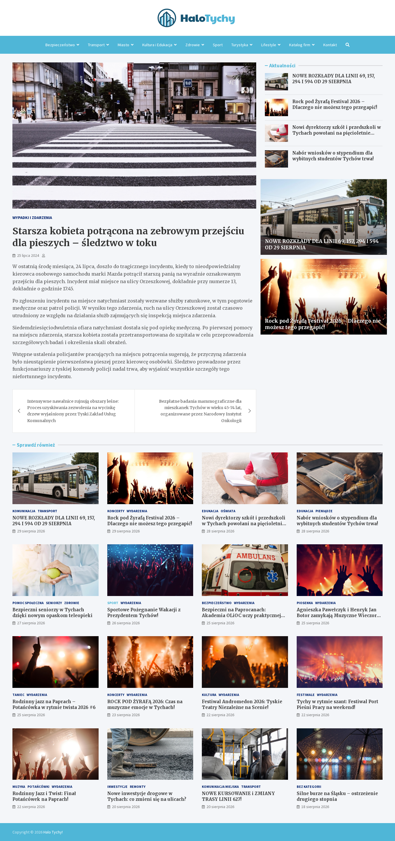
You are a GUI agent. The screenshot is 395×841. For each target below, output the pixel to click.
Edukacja (210, 511)
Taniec (18, 695)
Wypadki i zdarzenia (32, 217)
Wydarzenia (137, 511)
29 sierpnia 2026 (31, 531)
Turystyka (239, 44)
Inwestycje (117, 786)
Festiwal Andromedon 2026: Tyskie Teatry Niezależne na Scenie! (242, 704)
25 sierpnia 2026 (220, 622)
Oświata (228, 511)
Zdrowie (192, 44)
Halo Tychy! (53, 832)
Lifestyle (268, 44)
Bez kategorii (309, 786)
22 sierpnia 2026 (220, 714)
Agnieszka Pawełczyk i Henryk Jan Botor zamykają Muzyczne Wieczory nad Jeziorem (338, 615)
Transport (96, 44)
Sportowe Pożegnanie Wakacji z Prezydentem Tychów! (143, 612)
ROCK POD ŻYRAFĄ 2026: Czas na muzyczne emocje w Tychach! (144, 704)
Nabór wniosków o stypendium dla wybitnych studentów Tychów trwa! (333, 155)
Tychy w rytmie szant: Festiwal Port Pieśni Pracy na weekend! (337, 704)
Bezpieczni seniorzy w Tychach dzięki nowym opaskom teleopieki (52, 612)
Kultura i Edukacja (157, 44)
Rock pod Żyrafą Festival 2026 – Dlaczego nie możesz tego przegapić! (334, 104)
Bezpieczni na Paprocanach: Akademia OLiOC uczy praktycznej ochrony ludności (241, 615)
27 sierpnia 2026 (31, 622)
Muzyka (18, 786)
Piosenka (305, 603)
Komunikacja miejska (220, 786)
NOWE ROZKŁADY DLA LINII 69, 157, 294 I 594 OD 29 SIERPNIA (333, 78)
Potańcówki (38, 786)
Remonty (137, 786)
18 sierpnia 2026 (315, 806)
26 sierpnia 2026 (126, 622)
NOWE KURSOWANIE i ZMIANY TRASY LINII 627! (238, 796)
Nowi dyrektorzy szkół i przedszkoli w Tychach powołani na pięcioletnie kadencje (336, 133)
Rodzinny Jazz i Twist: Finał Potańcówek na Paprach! (44, 796)
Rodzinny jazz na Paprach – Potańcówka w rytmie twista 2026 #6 (54, 704)
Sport (218, 44)
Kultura (209, 695)
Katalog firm (299, 44)
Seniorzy (54, 603)
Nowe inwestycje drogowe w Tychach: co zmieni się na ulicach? (146, 796)
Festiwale (306, 695)
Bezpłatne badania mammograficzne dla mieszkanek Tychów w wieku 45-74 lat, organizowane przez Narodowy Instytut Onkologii (200, 411)
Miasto (123, 44)
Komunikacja (23, 511)
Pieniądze (324, 511)
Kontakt (330, 44)
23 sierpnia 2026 (126, 714)
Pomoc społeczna (28, 603)
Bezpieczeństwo (60, 44)
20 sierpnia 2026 (126, 806)
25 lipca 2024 (28, 255)
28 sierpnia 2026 (220, 531)
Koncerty (115, 511)
